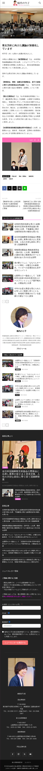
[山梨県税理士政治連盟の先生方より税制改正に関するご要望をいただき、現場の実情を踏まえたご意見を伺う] (7, 414)
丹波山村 (14, 176)
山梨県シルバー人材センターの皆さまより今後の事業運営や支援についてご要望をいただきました (27, 402)
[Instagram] (18, 754)
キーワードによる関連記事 (13, 218)
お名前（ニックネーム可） (11, 604)
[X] (9, 188)
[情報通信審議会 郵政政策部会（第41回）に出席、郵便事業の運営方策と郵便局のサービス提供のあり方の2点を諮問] (7, 252)
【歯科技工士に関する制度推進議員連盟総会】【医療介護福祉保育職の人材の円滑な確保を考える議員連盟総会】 (32, 206)
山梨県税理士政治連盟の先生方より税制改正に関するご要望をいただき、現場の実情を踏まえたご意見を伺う (21, 561)
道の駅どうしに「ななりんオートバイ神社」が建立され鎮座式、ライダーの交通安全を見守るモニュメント (27, 376)
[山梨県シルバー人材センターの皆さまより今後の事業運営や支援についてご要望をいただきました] (7, 402)
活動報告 (4, 26)
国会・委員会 (22, 176)
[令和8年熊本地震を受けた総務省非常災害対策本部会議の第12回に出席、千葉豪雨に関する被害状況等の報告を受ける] (7, 226)
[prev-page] (3, 301)
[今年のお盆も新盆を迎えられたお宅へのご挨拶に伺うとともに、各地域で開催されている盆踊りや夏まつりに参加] (7, 291)
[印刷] (19, 188)
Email (4, 613)
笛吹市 (11, 179)
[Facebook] (4, 188)
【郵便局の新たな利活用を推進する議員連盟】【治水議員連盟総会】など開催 (11, 205)
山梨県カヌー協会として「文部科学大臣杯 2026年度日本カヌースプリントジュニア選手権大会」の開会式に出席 (21, 544)
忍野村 (5, 179)
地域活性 (31, 176)
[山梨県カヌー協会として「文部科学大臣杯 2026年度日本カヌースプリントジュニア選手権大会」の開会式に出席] (7, 278)
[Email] (14, 188)
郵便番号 (5, 622)
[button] (3, 3)
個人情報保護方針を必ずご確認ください (18, 596)
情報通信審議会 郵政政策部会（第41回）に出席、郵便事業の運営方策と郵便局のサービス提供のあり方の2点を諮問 (21, 528)
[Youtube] (30, 754)
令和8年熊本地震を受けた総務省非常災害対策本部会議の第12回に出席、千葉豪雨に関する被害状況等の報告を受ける (21, 512)
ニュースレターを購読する (15, 642)
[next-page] (7, 301)
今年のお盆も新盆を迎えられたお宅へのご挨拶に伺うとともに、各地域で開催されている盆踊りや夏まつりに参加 (21, 553)
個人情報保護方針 (17, 762)
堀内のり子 (21, 331)
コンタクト (28, 762)
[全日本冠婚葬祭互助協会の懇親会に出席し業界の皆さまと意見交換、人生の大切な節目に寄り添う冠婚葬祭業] (7, 239)
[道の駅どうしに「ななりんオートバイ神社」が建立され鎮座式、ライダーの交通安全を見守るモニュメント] (7, 265)
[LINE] (24, 188)
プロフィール (21, 348)
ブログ (4, 294)
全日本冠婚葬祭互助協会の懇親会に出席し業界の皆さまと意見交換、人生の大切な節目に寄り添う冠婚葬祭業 (21, 475)
